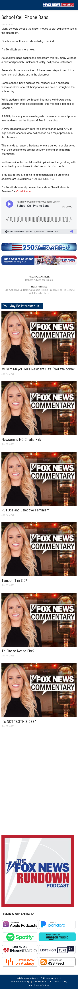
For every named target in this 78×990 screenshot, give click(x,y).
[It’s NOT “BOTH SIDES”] (39, 690)
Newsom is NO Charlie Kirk (21, 439)
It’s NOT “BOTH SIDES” (18, 721)
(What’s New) (60, 981)
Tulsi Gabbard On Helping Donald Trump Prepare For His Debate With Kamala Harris (39, 291)
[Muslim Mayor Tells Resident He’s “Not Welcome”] (39, 337)
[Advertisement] (39, 784)
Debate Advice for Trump (39, 279)
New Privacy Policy (20, 981)
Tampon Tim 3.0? (14, 580)
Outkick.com (24, 191)
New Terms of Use (42, 981)
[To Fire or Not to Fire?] (39, 619)
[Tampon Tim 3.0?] (39, 549)
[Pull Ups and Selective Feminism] (39, 478)
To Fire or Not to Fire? (17, 651)
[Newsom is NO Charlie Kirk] (39, 408)
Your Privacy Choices (39, 985)
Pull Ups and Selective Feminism (25, 510)
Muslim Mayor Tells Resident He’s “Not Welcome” (38, 369)
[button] (13, 5)
